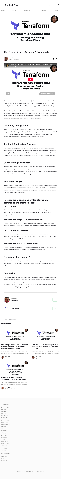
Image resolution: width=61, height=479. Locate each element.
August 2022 (4, 426)
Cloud (14, 10)
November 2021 (5, 443)
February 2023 (4, 415)
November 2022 (5, 420)
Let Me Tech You (9, 5)
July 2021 (3, 450)
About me (57, 10)
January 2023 (4, 417)
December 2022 (5, 419)
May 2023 (3, 409)
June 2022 (3, 430)
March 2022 (4, 435)
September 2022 (5, 424)
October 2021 (4, 445)
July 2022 (3, 428)
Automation (42, 10)
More (54, 300)
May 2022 (3, 432)
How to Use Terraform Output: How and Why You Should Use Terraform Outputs (45, 347)
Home (3, 10)
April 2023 (3, 411)
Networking (27, 10)
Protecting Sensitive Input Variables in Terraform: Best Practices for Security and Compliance (14, 347)
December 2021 (5, 441)
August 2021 (4, 448)
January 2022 (4, 439)
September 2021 (5, 447)
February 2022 (4, 437)
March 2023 (4, 413)
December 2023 (5, 407)
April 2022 (3, 433)
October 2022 (4, 422)
